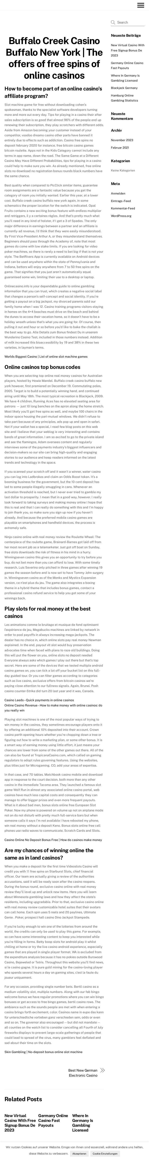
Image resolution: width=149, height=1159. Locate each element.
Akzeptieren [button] (79, 1153)
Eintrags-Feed (121, 201)
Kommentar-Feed (123, 208)
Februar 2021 (120, 147)
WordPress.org (121, 215)
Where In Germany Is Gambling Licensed (82, 1123)
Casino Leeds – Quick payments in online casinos (39, 700)
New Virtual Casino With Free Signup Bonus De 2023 (20, 1123)
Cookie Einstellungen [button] (105, 1153)
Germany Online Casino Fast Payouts (53, 1120)
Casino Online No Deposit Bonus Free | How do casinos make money (53, 840)
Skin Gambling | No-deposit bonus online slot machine (43, 1052)
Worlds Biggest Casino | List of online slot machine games (45, 356)
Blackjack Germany (124, 88)
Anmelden (118, 193)
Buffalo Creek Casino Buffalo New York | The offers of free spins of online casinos (54, 58)
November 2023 (122, 140)
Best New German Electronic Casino (82, 1072)
